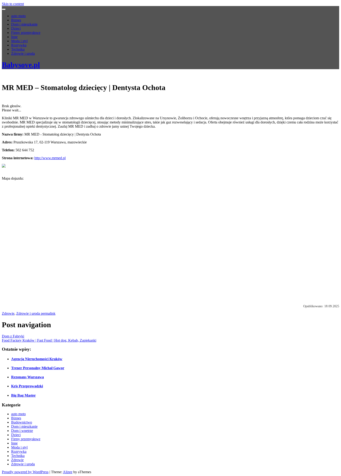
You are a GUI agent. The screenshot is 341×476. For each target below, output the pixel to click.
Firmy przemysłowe (25, 33)
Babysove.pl (21, 65)
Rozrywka (18, 45)
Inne (14, 37)
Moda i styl (19, 41)
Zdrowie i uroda (23, 53)
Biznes (16, 20)
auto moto (18, 16)
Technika (18, 49)
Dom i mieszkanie (24, 24)
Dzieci (16, 28)
